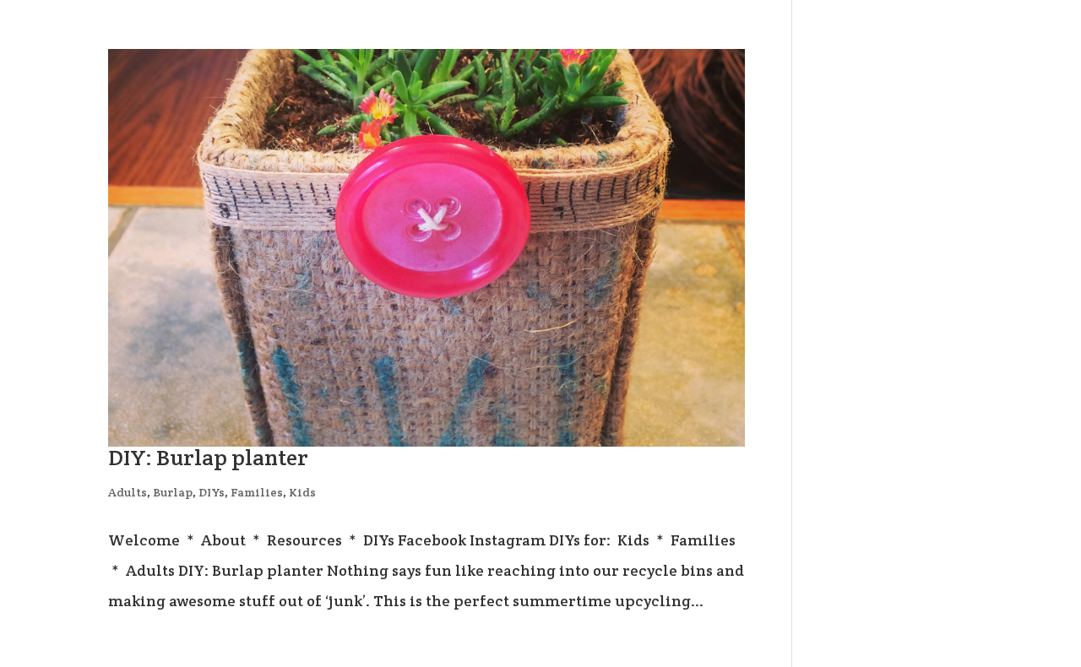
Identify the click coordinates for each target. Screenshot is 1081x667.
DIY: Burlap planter (208, 457)
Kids (302, 492)
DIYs (211, 492)
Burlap (173, 492)
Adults (127, 492)
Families (257, 492)
